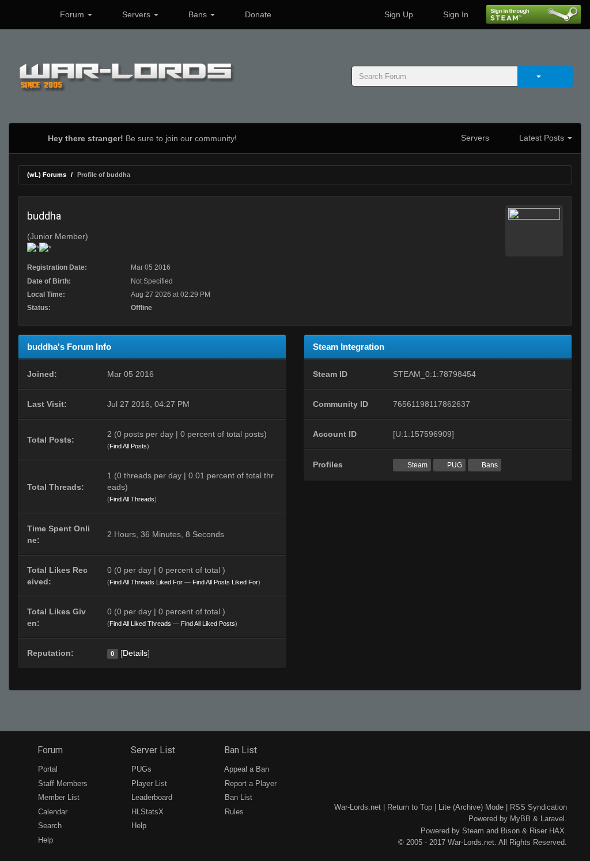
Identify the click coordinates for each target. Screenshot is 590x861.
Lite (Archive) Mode (471, 807)
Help (44, 840)
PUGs (140, 769)
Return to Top (409, 807)
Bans (197, 14)
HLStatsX (146, 811)
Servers (136, 14)
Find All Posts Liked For (225, 582)
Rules (233, 811)
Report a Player (249, 783)
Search (49, 825)
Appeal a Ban (245, 769)
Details (135, 653)
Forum (72, 14)
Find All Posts (128, 446)
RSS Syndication (538, 807)
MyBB (520, 818)
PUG (453, 465)
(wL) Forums (46, 174)
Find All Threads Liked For (146, 582)
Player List (148, 783)
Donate (257, 14)
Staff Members (62, 783)
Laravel (552, 818)
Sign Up (397, 14)
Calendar (51, 811)
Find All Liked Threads (140, 623)
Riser (538, 830)
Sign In (454, 14)
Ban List (239, 750)
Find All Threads (131, 499)
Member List (58, 797)
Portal (47, 769)
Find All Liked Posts (208, 623)
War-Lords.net (357, 807)
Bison (510, 830)
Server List (151, 750)
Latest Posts (541, 137)
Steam (417, 465)
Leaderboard (150, 797)
